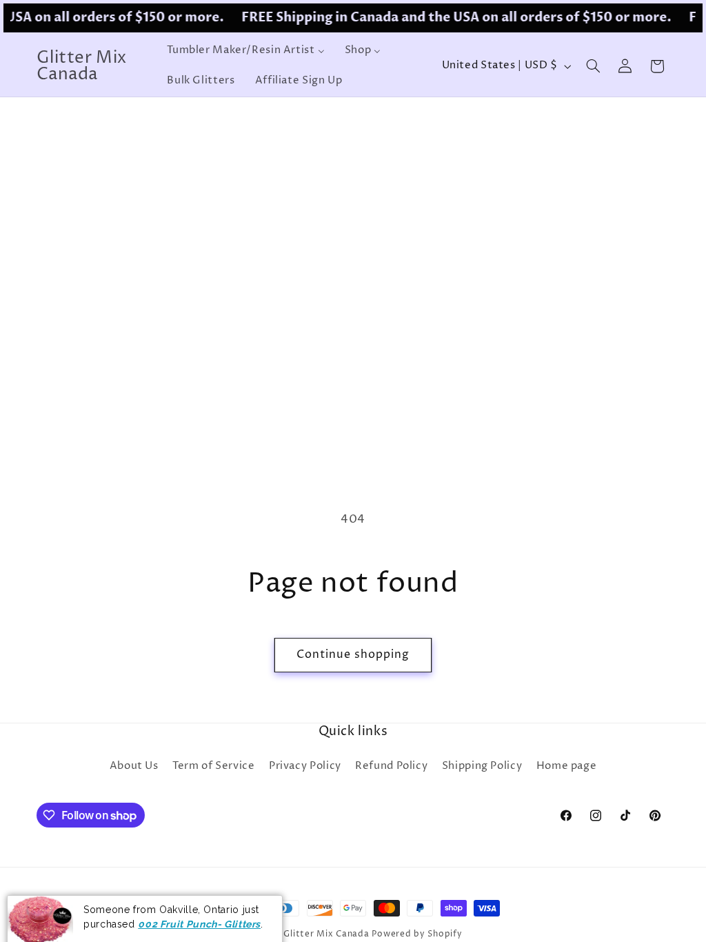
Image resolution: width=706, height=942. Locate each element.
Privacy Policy (305, 766)
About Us (134, 766)
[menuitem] (246, 51)
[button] (593, 66)
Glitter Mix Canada (326, 934)
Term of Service (213, 766)
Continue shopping (353, 655)
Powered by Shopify (417, 934)
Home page (566, 766)
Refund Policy (391, 766)
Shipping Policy (482, 766)
